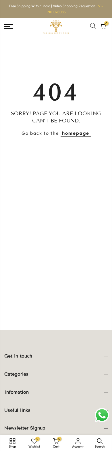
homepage (75, 133)
